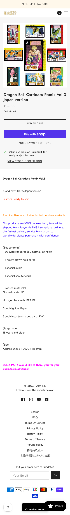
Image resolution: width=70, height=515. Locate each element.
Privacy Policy (35, 428)
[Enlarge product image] (35, 55)
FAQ (35, 417)
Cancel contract (35, 509)
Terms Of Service (35, 422)
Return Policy (35, 433)
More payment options (35, 143)
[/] (13, 13)
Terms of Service (35, 439)
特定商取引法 (35, 450)
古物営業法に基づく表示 (35, 455)
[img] (23, 399)
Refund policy (35, 444)
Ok (55, 475)
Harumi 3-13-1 (39, 152)
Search (35, 411)
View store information (25, 161)
